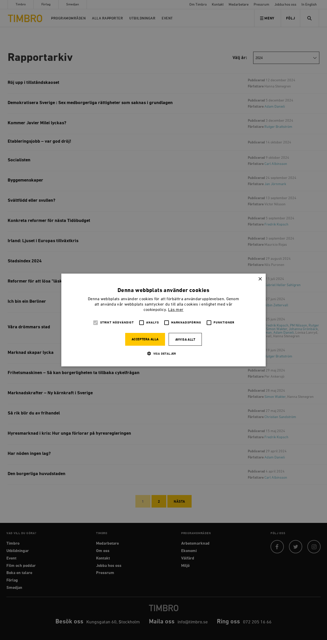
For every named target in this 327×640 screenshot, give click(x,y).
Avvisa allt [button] (185, 339)
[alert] (163, 320)
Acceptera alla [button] (145, 339)
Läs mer (175, 310)
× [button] (260, 279)
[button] (163, 353)
